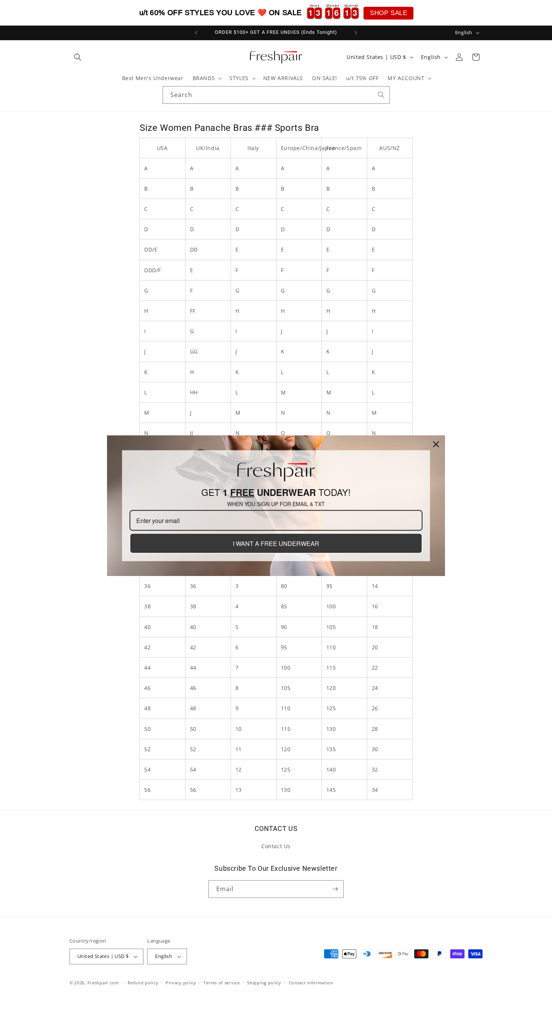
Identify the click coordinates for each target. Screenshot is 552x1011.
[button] (77, 57)
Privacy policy (181, 982)
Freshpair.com (103, 982)
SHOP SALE (388, 13)
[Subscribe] (335, 889)
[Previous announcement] (196, 33)
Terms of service (222, 982)
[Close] (436, 444)
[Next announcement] (356, 33)
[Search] (381, 94)
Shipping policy (264, 982)
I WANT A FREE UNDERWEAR (276, 543)
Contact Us (276, 846)
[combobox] (276, 94)
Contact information (311, 982)
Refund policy (143, 982)
